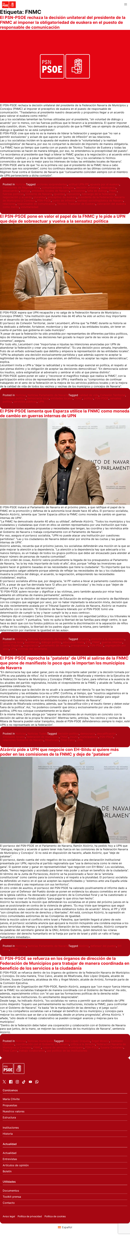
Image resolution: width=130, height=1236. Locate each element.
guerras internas (112, 642)
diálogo (25, 190)
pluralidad (40, 197)
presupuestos (79, 645)
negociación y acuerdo (17, 197)
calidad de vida (89, 395)
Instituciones (11, 1127)
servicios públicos (25, 401)
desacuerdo (108, 187)
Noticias (21, 184)
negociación (31, 645)
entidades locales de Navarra (50, 190)
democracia (87, 733)
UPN (41, 401)
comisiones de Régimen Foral (21, 187)
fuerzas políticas (13, 194)
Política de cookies (55, 1216)
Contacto (9, 1202)
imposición (73, 194)
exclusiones (78, 190)
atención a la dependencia (108, 639)
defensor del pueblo (103, 946)
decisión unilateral (87, 187)
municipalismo (89, 736)
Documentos (11, 1190)
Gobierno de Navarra (38, 194)
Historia (8, 1133)
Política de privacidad (30, 1216)
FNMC (113, 190)
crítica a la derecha (83, 1044)
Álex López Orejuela (77, 1041)
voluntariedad (29, 207)
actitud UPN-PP (79, 184)
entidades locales (61, 398)
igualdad (59, 194)
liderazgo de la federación (98, 194)
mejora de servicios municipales (63, 1047)
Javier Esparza (12, 645)
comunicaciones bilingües (58, 187)
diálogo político (51, 642)
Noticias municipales (41, 1041)
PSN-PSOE (44, 200)
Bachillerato (32, 642)
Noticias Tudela (37, 733)
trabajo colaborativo (32, 1050)
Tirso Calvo (68, 740)
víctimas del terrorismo (32, 648)
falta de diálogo (97, 190)
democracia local (38, 398)
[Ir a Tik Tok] (23, 1082)
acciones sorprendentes (51, 184)
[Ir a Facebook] (10, 1082)
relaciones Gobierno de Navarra (23, 740)
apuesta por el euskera (104, 184)
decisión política (68, 733)
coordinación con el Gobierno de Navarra (42, 1044)
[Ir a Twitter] (4, 1082)
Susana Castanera (111, 1047)
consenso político (14, 398)
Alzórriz (84, 946)
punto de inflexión (64, 200)
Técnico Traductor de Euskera (76, 203)
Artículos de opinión (16, 1165)
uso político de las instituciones (67, 1050)
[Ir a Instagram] (17, 1082)
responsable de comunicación (36, 203)
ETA (88, 642)
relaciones (9, 203)
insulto (74, 736)
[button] (125, 4)
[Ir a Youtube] (30, 1082)
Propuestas (10, 1105)
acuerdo (84, 639)
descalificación (106, 733)
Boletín (7, 1171)
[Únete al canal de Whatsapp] (36, 1082)
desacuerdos (11, 190)
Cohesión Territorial (112, 395)
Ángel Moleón (100, 1041)
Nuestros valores (13, 1111)
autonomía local (13, 642)
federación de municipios (43, 736)
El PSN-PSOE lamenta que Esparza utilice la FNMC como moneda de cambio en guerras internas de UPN (64, 413)
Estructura (9, 1117)
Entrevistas (10, 1159)
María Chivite (11, 1099)
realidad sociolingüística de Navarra (100, 200)
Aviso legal (9, 1216)
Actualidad (9, 1153)
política (88, 398)
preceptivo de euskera (62, 197)
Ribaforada (52, 740)
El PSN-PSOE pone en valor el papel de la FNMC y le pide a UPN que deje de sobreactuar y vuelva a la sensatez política (62, 219)
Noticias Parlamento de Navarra (48, 395)
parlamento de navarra (54, 645)
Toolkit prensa (12, 1196)
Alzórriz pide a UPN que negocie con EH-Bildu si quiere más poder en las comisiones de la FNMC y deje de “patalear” (59, 752)
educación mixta (73, 642)
